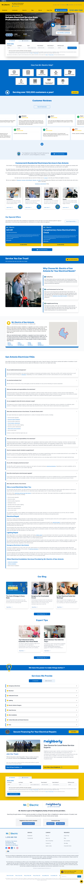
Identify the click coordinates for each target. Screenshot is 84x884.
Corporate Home (67, 845)
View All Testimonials (42, 106)
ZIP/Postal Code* (60, 45)
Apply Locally (49, 845)
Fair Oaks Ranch (21, 345)
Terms (31, 52)
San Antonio (30, 345)
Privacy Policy (36, 52)
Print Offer (9, 240)
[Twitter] (14, 848)
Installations (10, 199)
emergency (24, 374)
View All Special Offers (71, 221)
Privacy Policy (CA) (36, 875)
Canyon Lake (10, 345)
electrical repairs (56, 522)
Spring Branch (29, 180)
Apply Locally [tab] (56, 4)
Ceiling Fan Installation (13, 562)
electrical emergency (51, 466)
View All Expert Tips (41, 657)
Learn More (75, 92)
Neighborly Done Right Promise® (60, 295)
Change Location (16, 6)
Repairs (65, 199)
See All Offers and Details (63, 32)
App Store (51, 823)
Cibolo (19, 342)
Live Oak (39, 180)
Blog (65, 838)
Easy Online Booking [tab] (61, 10)
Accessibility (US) (45, 875)
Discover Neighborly (27, 823)
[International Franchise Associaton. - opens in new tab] (7, 851)
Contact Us (48, 843)
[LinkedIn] (12, 848)
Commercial (25, 40)
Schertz (39, 342)
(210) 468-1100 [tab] (76, 10)
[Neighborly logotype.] (53, 805)
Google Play (61, 823)
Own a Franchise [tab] (78, 4)
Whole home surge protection (14, 428)
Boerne (9, 342)
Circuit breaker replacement (14, 423)
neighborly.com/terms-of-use (15, 237)
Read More (9, 607)
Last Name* (19, 45)
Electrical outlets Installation (14, 419)
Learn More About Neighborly (52, 767)
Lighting (27, 199)
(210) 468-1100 (12, 837)
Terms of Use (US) (10, 875)
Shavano (34, 180)
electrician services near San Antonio (23, 493)
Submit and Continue (72, 47)
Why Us (47, 835)
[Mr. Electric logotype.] (31, 805)
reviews (45, 177)
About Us (48, 838)
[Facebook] (6, 848)
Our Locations (67, 840)
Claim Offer (23, 244)
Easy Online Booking (59, 153)
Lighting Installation (12, 563)
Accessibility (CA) (54, 875)
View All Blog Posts (41, 614)
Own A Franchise (49, 840)
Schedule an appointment (40, 183)
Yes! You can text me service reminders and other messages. (20, 50)
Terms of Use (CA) (18, 875)
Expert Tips (66, 835)
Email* (28, 45)
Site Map (66, 843)
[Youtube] (9, 848)
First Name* (9, 45)
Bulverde (19, 180)
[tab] (24, 10)
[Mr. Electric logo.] (5, 5)
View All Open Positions (13, 767)
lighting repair (39, 535)
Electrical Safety (48, 199)
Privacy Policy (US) (27, 875)
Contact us (7, 30)
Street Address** (50, 45)
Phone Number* (40, 45)
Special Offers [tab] (70, 4)
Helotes (29, 342)
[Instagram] (17, 848)
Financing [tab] (63, 4)
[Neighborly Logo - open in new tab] (3, 0)
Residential (13, 40)
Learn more (9, 207)
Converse (23, 180)
